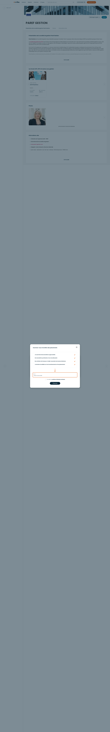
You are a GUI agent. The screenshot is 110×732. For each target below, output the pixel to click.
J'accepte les (56, 379)
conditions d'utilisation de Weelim (58, 379)
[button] (76, 347)
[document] (55, 366)
